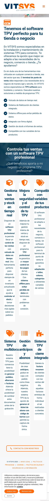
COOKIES (20, 465)
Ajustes (9, 496)
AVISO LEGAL (25, 462)
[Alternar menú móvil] (44, 6)
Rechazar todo (27, 491)
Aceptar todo (11, 491)
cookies (20, 487)
